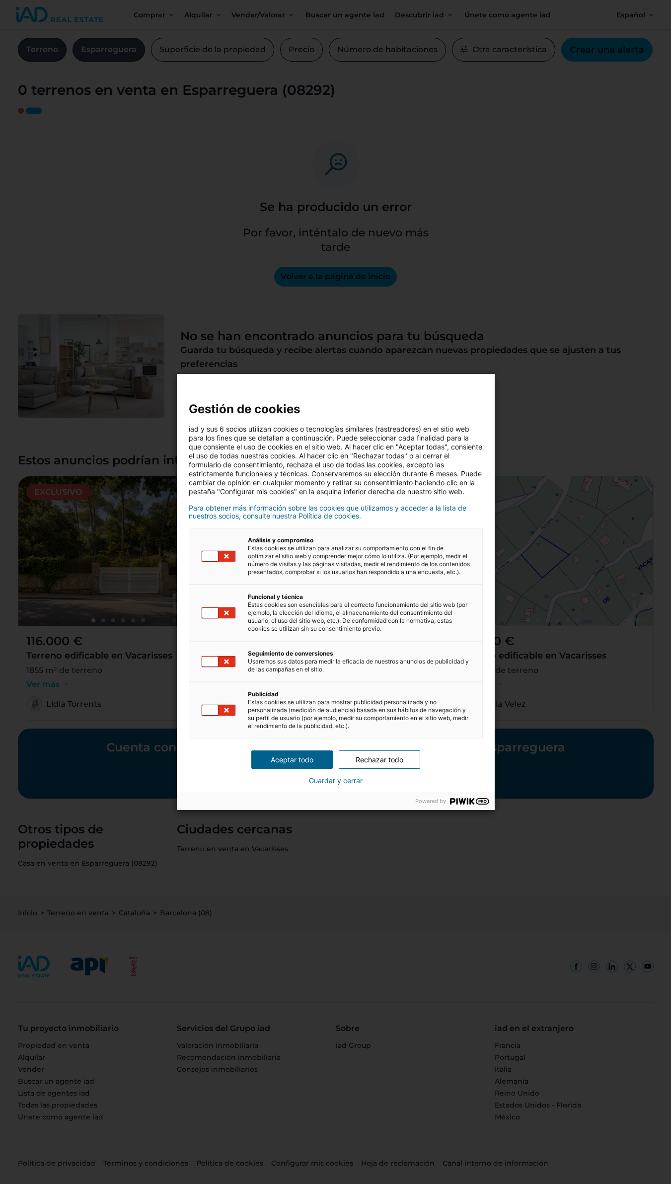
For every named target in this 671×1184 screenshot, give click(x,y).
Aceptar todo (292, 759)
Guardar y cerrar (336, 781)
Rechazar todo (379, 759)
